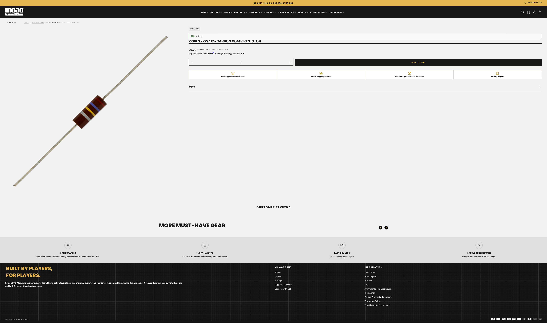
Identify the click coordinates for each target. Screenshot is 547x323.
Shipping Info (371, 276)
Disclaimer (370, 293)
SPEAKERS (254, 12)
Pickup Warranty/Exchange (378, 297)
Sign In (278, 272)
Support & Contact (283, 285)
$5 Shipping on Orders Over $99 (273, 3)
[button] (522, 12)
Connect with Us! (283, 289)
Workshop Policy (373, 301)
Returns (368, 280)
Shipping (201, 50)
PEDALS (302, 12)
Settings (278, 280)
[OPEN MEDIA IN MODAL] (170, 192)
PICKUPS (269, 12)
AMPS (227, 12)
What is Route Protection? (377, 305)
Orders (278, 276)
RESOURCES (335, 12)
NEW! (203, 12)
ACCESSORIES (317, 12)
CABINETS (239, 12)
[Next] (386, 227)
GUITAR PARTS (286, 12)
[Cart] (540, 12)
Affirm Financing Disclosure (378, 289)
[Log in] (534, 12)
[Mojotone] (29, 271)
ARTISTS (215, 12)
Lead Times (370, 272)
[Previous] (380, 227)
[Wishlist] (528, 12)
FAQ (366, 285)
